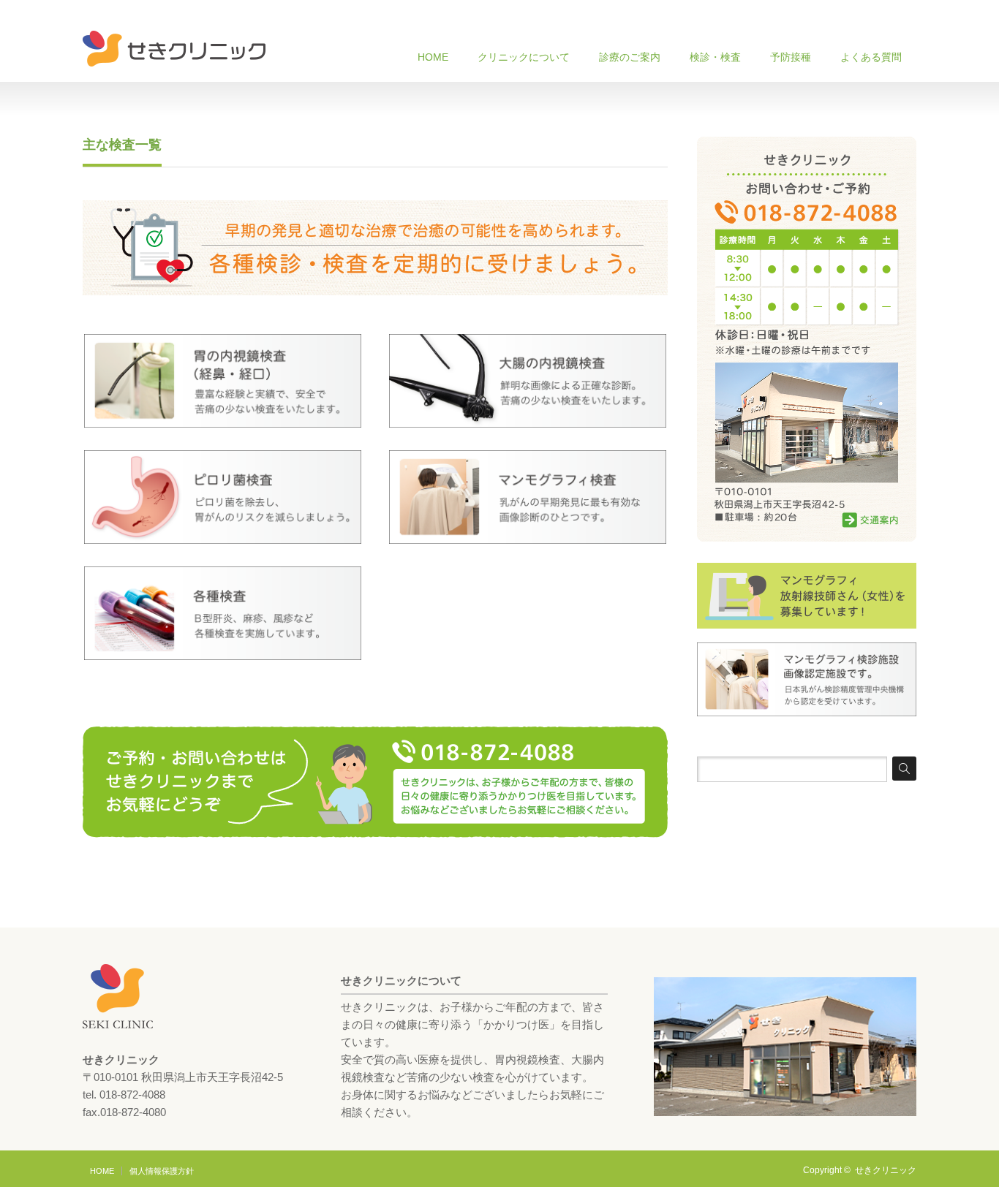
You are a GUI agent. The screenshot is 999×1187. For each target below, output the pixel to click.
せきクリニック (885, 1170)
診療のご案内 (629, 57)
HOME (433, 57)
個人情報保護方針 (161, 1171)
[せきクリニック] (174, 49)
